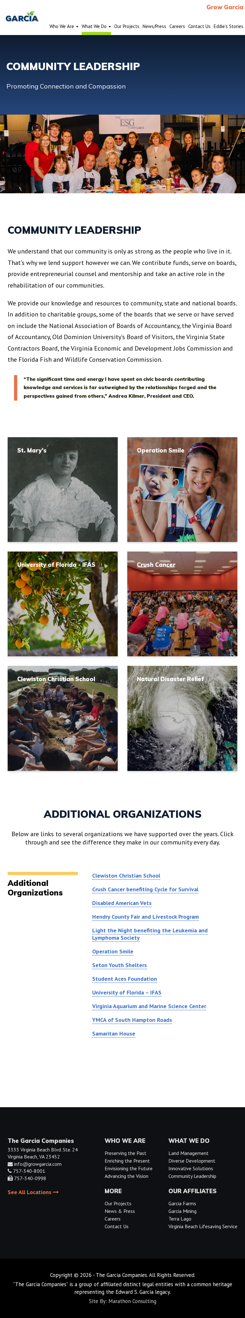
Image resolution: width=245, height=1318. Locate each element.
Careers (113, 1218)
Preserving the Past (125, 1153)
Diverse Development (191, 1161)
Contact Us (117, 1226)
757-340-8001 (29, 1171)
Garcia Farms (182, 1203)
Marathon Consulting (132, 1301)
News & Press (120, 1211)
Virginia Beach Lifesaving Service (202, 1226)
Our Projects (118, 1203)
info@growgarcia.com (38, 1164)
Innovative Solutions (190, 1168)
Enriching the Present (127, 1161)
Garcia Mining (182, 1211)
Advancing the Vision (126, 1176)
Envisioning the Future (128, 1168)
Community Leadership (192, 1176)
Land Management (188, 1153)
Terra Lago (179, 1218)
